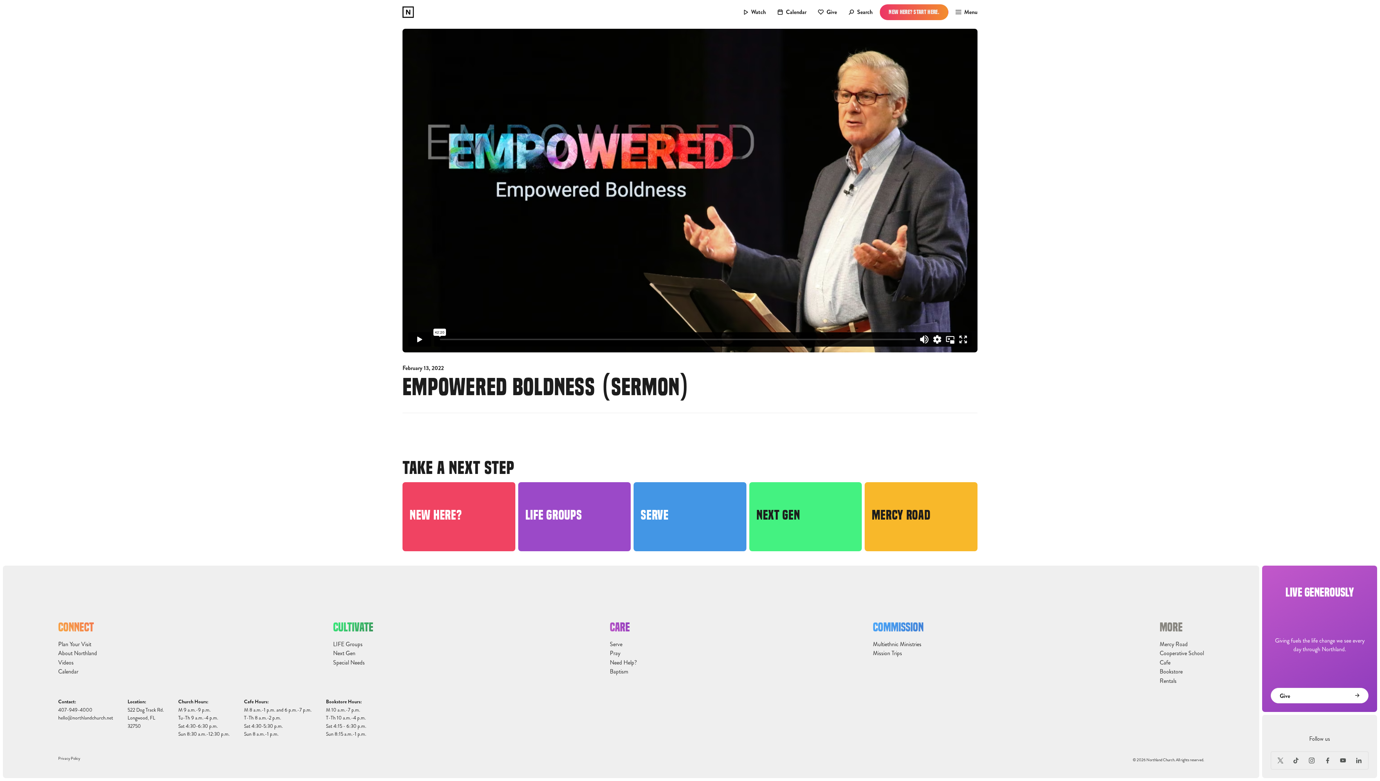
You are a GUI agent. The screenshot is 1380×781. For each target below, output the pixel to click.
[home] (408, 12)
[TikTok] (1296, 760)
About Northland (77, 653)
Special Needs (349, 663)
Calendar (68, 672)
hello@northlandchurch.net (85, 717)
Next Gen (344, 653)
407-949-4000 (75, 710)
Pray (615, 653)
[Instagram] (1312, 760)
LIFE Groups (348, 644)
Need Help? (623, 663)
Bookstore (1171, 672)
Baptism (619, 672)
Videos (66, 663)
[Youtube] (1343, 760)
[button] (964, 12)
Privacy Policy (69, 758)
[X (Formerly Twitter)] (1280, 760)
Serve (616, 644)
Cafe (1165, 663)
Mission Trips (887, 653)
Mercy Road (1174, 644)
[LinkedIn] (1359, 760)
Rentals (1168, 681)
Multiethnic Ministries (897, 644)
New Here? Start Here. (914, 12)
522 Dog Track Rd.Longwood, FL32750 (146, 718)
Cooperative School (1182, 653)
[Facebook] (1327, 760)
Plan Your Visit (74, 644)
